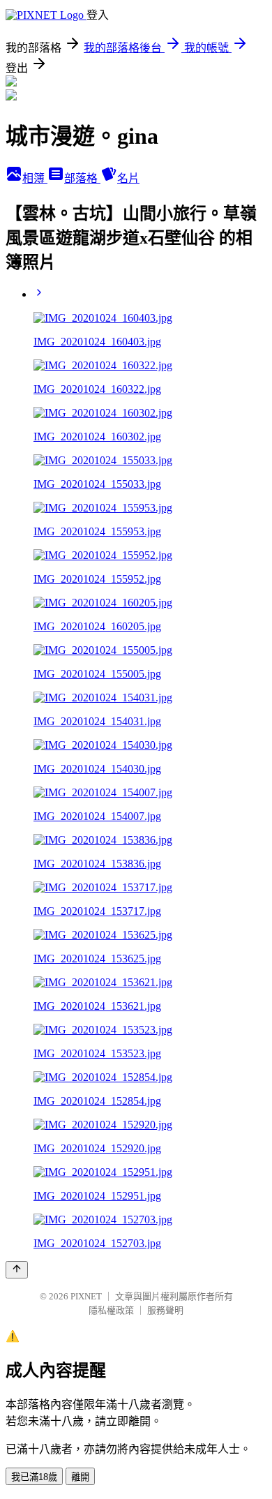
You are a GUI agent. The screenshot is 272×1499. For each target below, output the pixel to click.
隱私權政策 (111, 1310)
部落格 (82, 178)
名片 (128, 178)
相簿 (34, 178)
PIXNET (86, 1296)
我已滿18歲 (34, 1477)
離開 (80, 1477)
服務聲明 (165, 1310)
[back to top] (17, 1269)
